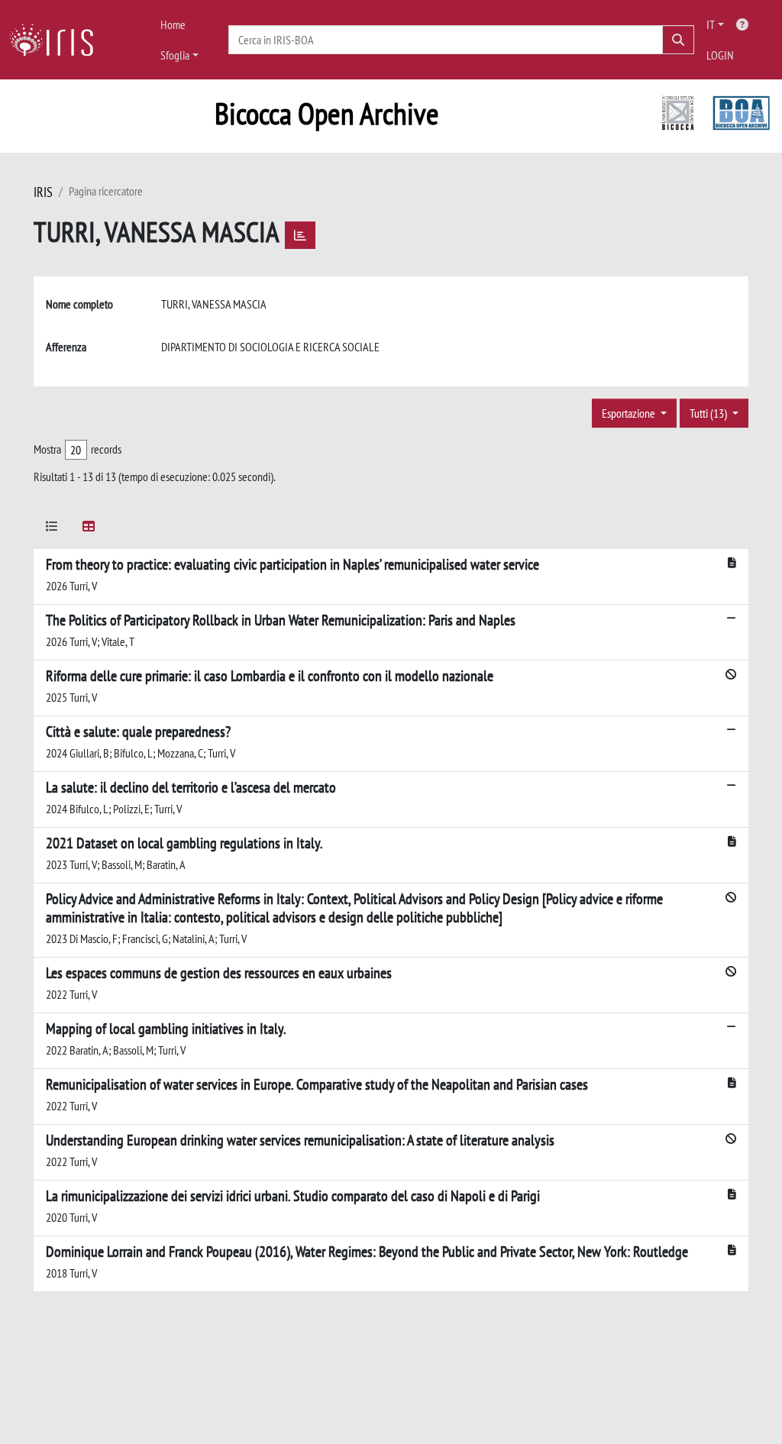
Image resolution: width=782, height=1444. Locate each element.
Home (173, 24)
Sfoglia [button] (174, 55)
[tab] (52, 529)
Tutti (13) (709, 413)
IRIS (43, 192)
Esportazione (630, 413)
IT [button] (710, 24)
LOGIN (720, 55)
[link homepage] (57, 40)
